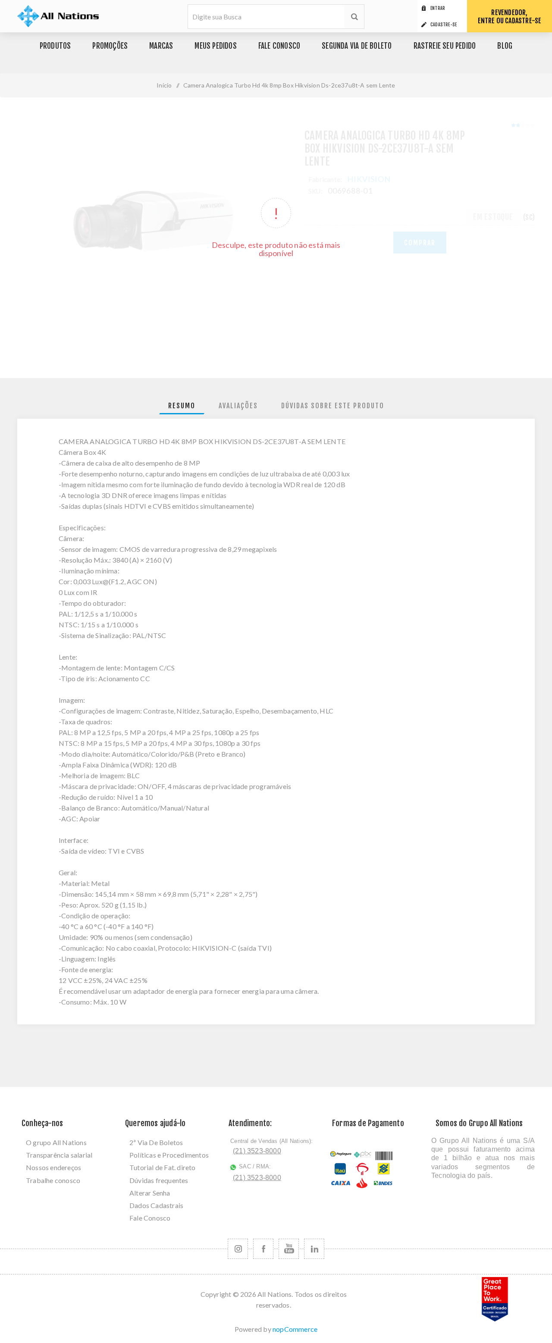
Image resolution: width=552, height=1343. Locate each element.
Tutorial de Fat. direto (162, 1167)
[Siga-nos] (238, 1249)
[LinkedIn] (314, 1249)
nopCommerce (295, 1329)
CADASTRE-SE (443, 24)
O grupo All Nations (56, 1142)
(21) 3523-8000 (257, 1151)
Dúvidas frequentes (158, 1180)
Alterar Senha (149, 1193)
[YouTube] (289, 1249)
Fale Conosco (149, 1218)
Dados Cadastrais (156, 1205)
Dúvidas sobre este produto (332, 405)
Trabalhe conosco (53, 1180)
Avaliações (238, 405)
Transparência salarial (59, 1155)
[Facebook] (263, 1249)
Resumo (181, 405)
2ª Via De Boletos (156, 1142)
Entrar (437, 8)
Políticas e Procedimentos (169, 1155)
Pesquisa (354, 16)
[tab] (182, 406)
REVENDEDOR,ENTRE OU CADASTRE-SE (510, 16)
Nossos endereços (53, 1167)
